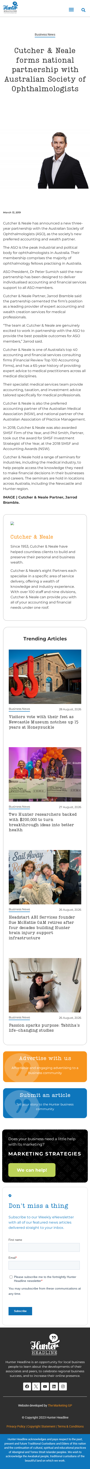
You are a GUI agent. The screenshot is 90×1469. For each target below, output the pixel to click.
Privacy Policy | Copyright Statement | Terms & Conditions (45, 1426)
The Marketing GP (60, 1405)
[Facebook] (27, 1386)
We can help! (32, 1169)
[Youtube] (45, 1386)
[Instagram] (63, 1386)
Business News (45, 34)
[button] (71, 9)
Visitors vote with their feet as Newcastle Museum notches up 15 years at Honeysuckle (43, 722)
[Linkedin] (54, 1386)
